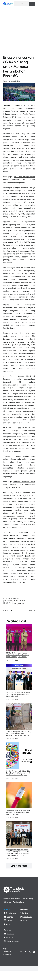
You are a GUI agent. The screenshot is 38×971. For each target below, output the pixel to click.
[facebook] (25, 952)
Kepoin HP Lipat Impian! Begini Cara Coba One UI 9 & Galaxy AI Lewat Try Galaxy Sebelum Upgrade (18, 773)
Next (31, 610)
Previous (8, 610)
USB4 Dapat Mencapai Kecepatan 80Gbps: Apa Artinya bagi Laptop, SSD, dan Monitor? (18, 812)
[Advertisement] (19, 27)
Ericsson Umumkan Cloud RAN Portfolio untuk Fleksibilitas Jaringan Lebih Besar (19, 485)
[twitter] (29, 952)
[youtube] (34, 952)
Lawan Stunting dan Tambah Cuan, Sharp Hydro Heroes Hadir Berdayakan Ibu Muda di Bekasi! (18, 733)
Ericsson (31, 105)
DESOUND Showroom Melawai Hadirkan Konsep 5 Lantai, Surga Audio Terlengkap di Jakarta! (17, 655)
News (5, 81)
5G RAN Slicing (12, 604)
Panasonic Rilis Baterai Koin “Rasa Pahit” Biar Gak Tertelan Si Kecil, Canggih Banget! (18, 694)
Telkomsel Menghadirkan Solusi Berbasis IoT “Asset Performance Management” (19, 180)
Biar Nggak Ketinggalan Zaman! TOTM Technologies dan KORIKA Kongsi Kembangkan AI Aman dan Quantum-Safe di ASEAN (18, 852)
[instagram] (21, 952)
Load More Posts (19, 866)
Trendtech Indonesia (12, 598)
